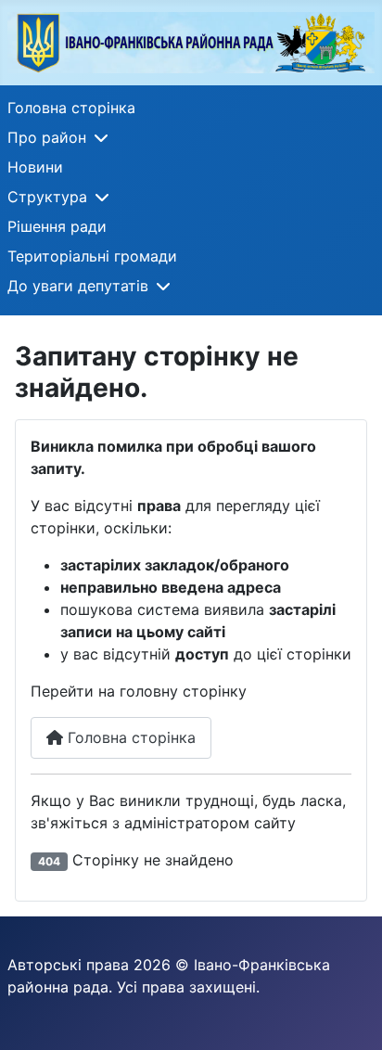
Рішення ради (57, 226)
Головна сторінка (71, 107)
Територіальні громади (92, 256)
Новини (35, 167)
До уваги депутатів (77, 285)
